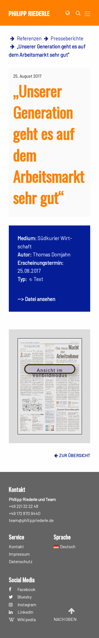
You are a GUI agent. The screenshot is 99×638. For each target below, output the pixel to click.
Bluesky (24, 597)
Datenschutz (20, 561)
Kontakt (16, 546)
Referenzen (29, 38)
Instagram (27, 604)
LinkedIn (25, 612)
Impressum (19, 554)
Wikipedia (26, 619)
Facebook (26, 589)
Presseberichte (67, 38)
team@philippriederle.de (31, 520)
